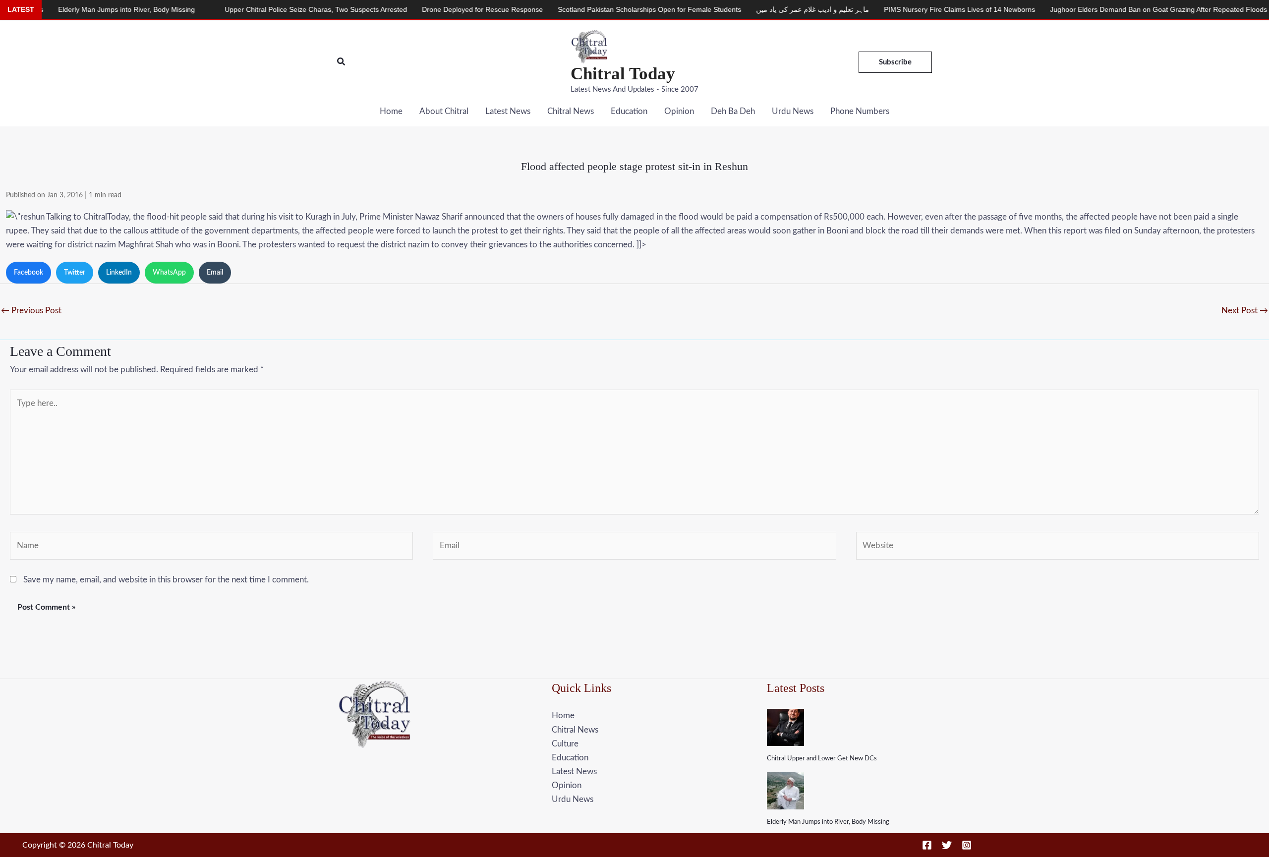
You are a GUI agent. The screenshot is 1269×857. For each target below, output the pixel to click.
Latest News (507, 111)
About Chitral (443, 111)
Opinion (679, 111)
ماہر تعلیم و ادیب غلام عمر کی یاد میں (775, 9)
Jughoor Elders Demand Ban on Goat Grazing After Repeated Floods (1121, 9)
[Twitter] (947, 845)
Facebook (28, 272)
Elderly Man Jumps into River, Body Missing (828, 822)
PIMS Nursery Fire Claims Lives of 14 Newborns (922, 9)
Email (215, 272)
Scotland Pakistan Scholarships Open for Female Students (612, 9)
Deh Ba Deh (733, 111)
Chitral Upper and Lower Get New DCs (822, 758)
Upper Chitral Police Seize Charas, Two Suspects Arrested (278, 9)
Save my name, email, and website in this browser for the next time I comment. (166, 579)
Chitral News (570, 111)
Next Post (1244, 310)
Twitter (74, 272)
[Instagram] (967, 845)
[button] (341, 62)
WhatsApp (169, 272)
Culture (565, 744)
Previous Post (31, 310)
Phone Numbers (859, 111)
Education (629, 111)
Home (391, 111)
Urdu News (792, 111)
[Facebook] (927, 845)
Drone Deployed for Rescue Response (445, 9)
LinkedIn (119, 272)
